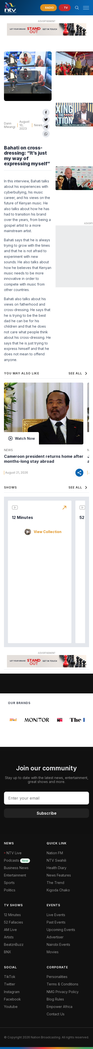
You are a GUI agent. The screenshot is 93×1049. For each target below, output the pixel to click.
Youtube (11, 1006)
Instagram (12, 992)
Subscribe (47, 813)
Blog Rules (55, 999)
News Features (59, 875)
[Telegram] (46, 126)
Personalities (57, 977)
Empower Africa (59, 1006)
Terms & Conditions (62, 984)
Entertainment (15, 875)
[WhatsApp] (46, 133)
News (38, 125)
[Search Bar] (77, 7)
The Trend (55, 882)
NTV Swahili (56, 860)
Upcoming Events (61, 929)
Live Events (56, 915)
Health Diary (56, 868)
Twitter (9, 984)
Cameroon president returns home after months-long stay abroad (43, 459)
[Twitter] (46, 119)
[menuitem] (68, 945)
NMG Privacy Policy (63, 992)
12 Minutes (22, 517)
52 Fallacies (13, 922)
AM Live (10, 929)
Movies (53, 952)
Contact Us (55, 1014)
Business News (16, 868)
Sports (9, 882)
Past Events (56, 922)
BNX (7, 952)
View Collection (48, 532)
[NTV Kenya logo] (10, 7)
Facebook (12, 999)
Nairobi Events (58, 944)
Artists (9, 937)
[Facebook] (46, 112)
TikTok (9, 977)
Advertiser (55, 937)
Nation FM (55, 853)
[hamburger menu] (86, 8)
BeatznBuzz (14, 944)
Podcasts (16, 860)
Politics (9, 890)
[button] (84, 8)
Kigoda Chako (58, 890)
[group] (12, 720)
